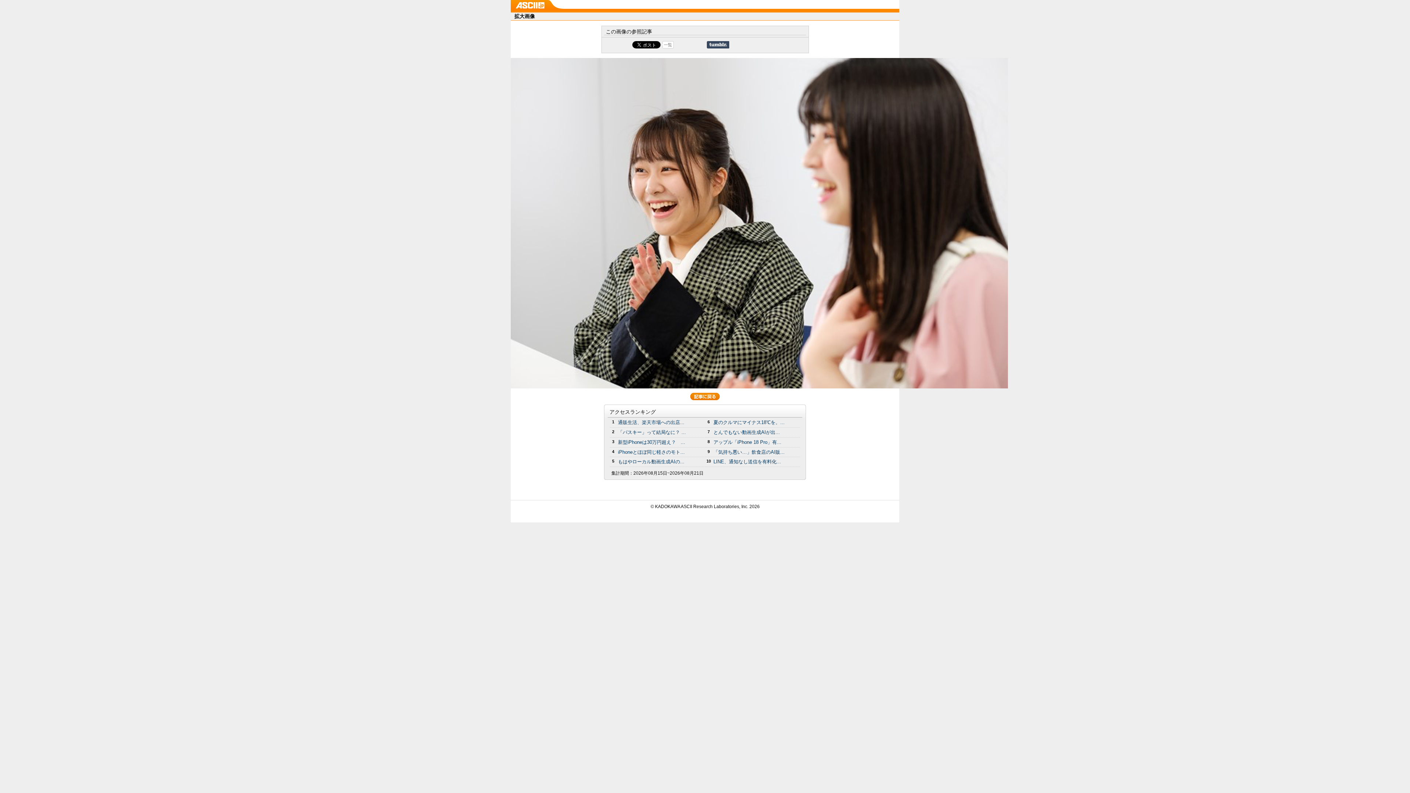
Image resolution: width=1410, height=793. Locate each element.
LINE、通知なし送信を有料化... (747, 461)
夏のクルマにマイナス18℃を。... (749, 422)
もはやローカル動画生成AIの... (651, 461)
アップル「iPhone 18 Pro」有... (747, 442)
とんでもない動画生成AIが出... (746, 432)
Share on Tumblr (718, 44)
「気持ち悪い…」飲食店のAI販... (749, 452)
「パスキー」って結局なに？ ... (652, 432)
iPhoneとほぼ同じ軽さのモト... (651, 452)
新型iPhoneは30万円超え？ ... (651, 442)
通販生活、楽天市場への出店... (651, 422)
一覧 (668, 45)
